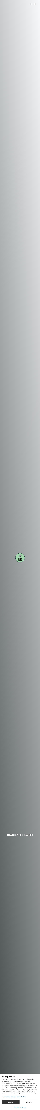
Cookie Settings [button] (20, 1107)
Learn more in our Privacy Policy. (14, 1097)
